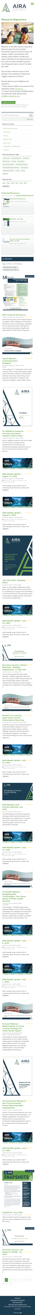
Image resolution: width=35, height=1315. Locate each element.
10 (3, 1283)
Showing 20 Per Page (9, 267)
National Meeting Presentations (11, 167)
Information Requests (8, 164)
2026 (4, 183)
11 (6, 1283)
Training (17, 170)
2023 (16, 183)
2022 (21, 183)
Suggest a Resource (8, 102)
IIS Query (13, 161)
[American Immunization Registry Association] (14, 7)
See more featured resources (25, 195)
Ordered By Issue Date (10, 270)
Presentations (24, 167)
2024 (12, 183)
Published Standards (8, 170)
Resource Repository (13, 19)
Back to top (17, 1313)
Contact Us (17, 1298)
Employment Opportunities (17, 1300)
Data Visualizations (16, 158)
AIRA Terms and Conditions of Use (17, 1304)
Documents (26, 158)
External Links (6, 161)
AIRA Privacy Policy (17, 1302)
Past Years (5, 186)
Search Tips (30, 119)
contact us (19, 89)
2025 (8, 183)
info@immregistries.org (10, 96)
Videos (23, 170)
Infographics (21, 161)
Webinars (5, 174)
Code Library (6, 158)
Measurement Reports (22, 164)
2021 (25, 183)
